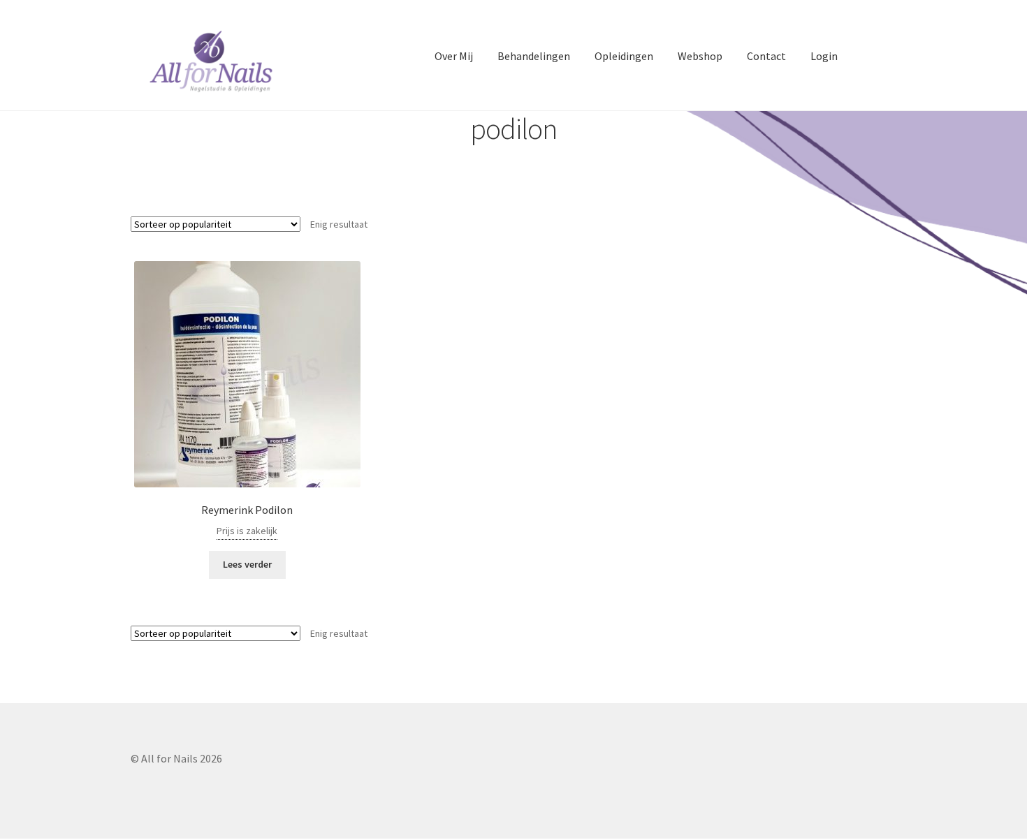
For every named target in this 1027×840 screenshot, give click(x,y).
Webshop (700, 56)
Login (824, 56)
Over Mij (454, 56)
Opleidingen (624, 56)
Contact (766, 56)
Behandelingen (533, 56)
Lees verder (247, 564)
